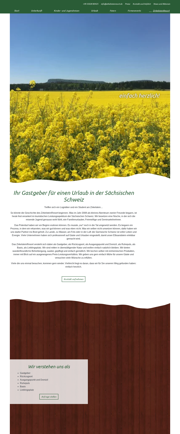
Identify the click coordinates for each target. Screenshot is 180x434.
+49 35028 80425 (90, 4)
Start (16, 10)
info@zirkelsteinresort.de (111, 4)
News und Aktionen (161, 4)
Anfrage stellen (48, 396)
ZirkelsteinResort (161, 10)
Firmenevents (134, 10)
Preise (127, 4)
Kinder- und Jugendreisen (66, 10)
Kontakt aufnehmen (73, 279)
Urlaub (94, 10)
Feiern (113, 10)
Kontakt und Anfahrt (142, 4)
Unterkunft (36, 10)
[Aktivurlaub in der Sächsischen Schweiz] (20, 2)
